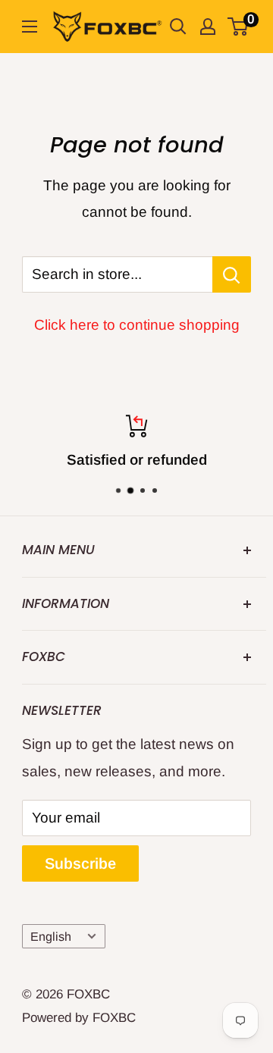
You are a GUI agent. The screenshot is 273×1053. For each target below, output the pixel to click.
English (50, 936)
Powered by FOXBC (79, 1018)
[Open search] (178, 26)
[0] (238, 26)
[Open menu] (29, 26)
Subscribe (80, 863)
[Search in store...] (231, 274)
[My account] (207, 26)
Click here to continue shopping (137, 325)
